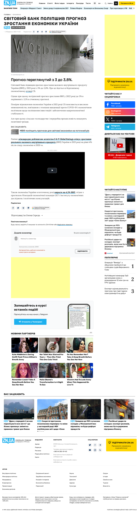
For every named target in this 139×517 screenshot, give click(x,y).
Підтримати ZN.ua (127, 3)
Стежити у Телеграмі (32, 322)
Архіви (37, 444)
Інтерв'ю (70, 3)
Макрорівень (6, 480)
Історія (105, 476)
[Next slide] (133, 8)
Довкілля (73, 480)
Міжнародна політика (9, 476)
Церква (72, 483)
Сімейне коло (107, 480)
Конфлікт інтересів (42, 480)
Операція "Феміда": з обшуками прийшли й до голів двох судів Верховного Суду (117, 266)
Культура (73, 486)
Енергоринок (6, 483)
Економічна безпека (43, 483)
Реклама (38, 451)
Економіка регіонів (8, 489)
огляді (29, 91)
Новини (42, 3)
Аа (116, 3)
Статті (50, 3)
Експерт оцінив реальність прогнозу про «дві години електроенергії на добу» (116, 291)
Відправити (83, 251)
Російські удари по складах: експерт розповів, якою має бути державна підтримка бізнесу (116, 244)
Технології (73, 476)
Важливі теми (10, 8)
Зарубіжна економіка (43, 476)
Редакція (38, 447)
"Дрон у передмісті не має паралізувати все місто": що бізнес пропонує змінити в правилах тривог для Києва (114, 201)
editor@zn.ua (57, 462)
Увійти (110, 3)
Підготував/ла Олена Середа (25, 215)
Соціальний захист (42, 473)
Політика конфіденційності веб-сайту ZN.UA (122, 509)
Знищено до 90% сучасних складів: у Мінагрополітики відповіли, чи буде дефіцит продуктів (113, 230)
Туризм (105, 483)
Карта (37, 457)
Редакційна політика (42, 454)
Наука (72, 473)
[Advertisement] (40, 277)
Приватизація (7, 486)
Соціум (105, 473)
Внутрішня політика (9, 473)
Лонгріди (80, 3)
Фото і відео (60, 3)
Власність (106, 486)
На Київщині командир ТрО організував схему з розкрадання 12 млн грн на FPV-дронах (116, 279)
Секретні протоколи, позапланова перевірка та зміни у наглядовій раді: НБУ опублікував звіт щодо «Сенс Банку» (115, 216)
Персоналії (39, 486)
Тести (88, 3)
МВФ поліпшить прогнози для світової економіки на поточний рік (54, 130)
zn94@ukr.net (57, 457)
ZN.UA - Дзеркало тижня (120, 155)
